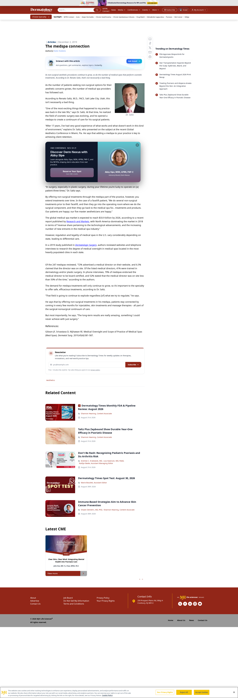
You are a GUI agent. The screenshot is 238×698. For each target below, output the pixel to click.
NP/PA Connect (106, 9)
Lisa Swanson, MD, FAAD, (114, 461)
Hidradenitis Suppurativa (155, 17)
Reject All (184, 692)
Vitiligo (187, 17)
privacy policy (95, 370)
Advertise (34, 600)
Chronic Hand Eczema (103, 17)
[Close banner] (235, 3)
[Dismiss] (137, 145)
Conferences (133, 10)
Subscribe (132, 364)
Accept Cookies (201, 692)
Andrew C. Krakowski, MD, (92, 461)
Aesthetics (50, 380)
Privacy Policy (103, 597)
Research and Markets (77, 221)
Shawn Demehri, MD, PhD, (92, 510)
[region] (119, 692)
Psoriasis (169, 17)
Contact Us (35, 603)
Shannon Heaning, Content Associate (96, 413)
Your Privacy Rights (106, 600)
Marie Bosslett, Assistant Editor (94, 482)
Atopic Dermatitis (88, 17)
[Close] (234, 692)
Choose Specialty (39, 17)
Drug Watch (140, 17)
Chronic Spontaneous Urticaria (123, 17)
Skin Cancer (178, 17)
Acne (78, 17)
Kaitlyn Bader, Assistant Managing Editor (96, 463)
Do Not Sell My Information (76, 600)
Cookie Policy (107, 695)
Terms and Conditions (73, 603)
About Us (181, 620)
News (113, 10)
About (33, 597)
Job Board (68, 597)
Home (170, 620)
